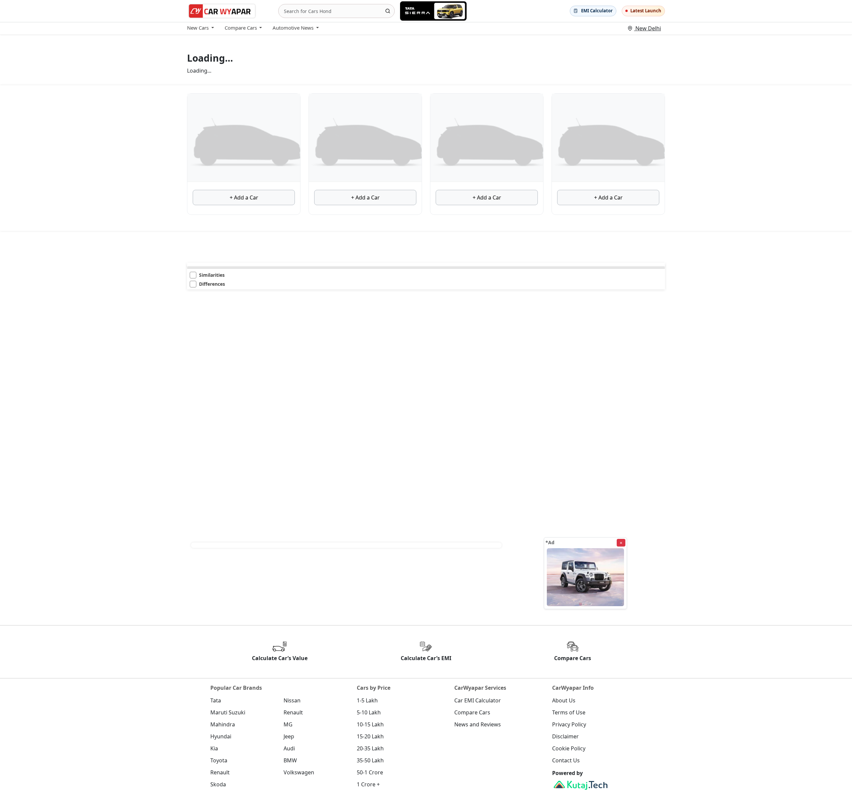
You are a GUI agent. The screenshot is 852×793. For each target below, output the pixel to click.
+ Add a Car (244, 197)
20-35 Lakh (370, 748)
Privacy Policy (569, 724)
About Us (563, 700)
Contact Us (566, 760)
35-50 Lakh (370, 760)
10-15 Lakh (370, 724)
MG (288, 724)
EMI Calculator (597, 11)
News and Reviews (477, 724)
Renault (293, 712)
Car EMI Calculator (477, 700)
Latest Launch (645, 11)
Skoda (218, 784)
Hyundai (220, 736)
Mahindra (222, 724)
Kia (214, 748)
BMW (290, 760)
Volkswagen (299, 772)
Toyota (218, 760)
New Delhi (647, 28)
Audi (289, 748)
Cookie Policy (568, 748)
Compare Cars (472, 712)
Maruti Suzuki (227, 712)
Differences (212, 284)
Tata (215, 700)
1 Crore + (368, 784)
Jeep (289, 736)
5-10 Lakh (369, 712)
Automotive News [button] (293, 27)
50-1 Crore (370, 772)
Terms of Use (568, 712)
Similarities (212, 275)
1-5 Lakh (367, 700)
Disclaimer (565, 736)
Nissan (292, 700)
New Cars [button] (198, 27)
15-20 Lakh (370, 736)
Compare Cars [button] (241, 27)
